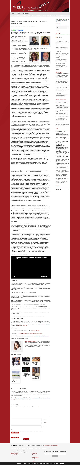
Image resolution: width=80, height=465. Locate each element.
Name (45, 418)
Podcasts (33, 461)
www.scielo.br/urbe (35, 330)
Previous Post (15, 437)
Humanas (59, 37)
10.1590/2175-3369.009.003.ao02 (43, 323)
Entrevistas (17, 397)
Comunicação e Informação (60, 144)
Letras (61, 159)
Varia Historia (58, 183)
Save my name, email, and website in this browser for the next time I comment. (26, 430)
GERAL (13, 13)
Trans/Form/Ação (62, 179)
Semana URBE (22, 397)
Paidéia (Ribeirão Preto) (65, 162)
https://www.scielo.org (14, 453)
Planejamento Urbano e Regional (62, 163)
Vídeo (27, 397)
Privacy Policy (56, 463)
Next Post (26, 439)
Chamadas (34, 456)
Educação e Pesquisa (61, 151)
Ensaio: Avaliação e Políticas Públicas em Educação (62, 153)
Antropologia (59, 134)
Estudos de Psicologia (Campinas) (62, 155)
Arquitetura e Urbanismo (36, 397)
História (62, 156)
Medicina (58, 162)
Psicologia (58, 164)
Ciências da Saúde (59, 142)
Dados (63, 145)
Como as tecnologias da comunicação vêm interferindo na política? (61, 119)
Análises (33, 454)
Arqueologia (64, 134)
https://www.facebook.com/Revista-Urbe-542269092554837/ (31, 333)
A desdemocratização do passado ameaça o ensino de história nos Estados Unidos (61, 61)
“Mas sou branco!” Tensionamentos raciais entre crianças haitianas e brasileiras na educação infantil (62, 41)
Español (46, 10)
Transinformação (58, 181)
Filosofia (58, 156)
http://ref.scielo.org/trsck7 (22, 325)
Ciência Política (64, 141)
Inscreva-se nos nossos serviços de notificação (55, 451)
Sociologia (58, 178)
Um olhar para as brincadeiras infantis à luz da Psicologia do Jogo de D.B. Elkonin (62, 55)
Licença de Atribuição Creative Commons (51, 445)
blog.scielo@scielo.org (14, 454)
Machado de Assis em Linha (60, 160)
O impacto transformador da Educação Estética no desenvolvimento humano (62, 115)
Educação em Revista (62, 150)
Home (33, 450)
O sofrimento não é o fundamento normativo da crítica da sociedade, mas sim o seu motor (62, 104)
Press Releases (34, 453)
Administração (60, 132)
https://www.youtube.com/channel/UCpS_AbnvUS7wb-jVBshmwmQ (35, 335)
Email (45, 422)
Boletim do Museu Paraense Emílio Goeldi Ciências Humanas (62, 139)
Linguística (66, 159)
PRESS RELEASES (26, 13)
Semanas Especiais (35, 457)
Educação (60, 147)
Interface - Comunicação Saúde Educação (62, 158)
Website (45, 426)
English (38, 10)
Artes (68, 134)
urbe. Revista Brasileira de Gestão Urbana (22, 399)
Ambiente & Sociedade (59, 133)
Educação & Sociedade (64, 148)
